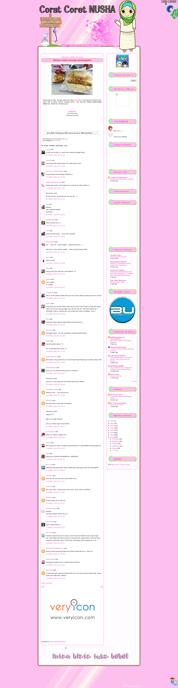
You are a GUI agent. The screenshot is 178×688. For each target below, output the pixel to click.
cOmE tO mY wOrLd (117, 270)
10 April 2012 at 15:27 (55, 287)
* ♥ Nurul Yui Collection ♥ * (119, 177)
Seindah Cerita (115, 255)
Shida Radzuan (51, 367)
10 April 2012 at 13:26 (55, 166)
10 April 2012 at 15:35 (55, 298)
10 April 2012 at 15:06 (55, 263)
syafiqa (48, 279)
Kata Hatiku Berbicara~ (118, 280)
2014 (112, 432)
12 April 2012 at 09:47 (55, 527)
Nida (47, 453)
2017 (112, 425)
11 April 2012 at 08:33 (55, 470)
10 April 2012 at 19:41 (55, 373)
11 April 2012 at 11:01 (55, 481)
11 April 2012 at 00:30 (55, 437)
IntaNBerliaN (50, 220)
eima (47, 230)
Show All (134, 381)
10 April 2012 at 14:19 (55, 225)
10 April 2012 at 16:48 (55, 336)
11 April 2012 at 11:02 (55, 492)
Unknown (49, 330)
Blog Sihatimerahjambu (118, 262)
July (113, 450)
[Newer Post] (42, 588)
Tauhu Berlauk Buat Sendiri (118, 257)
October (115, 443)
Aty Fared (49, 532)
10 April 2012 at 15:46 (55, 314)
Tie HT (48, 303)
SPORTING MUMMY (117, 366)
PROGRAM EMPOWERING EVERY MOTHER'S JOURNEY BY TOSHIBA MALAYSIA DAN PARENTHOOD (121, 273)
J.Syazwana (50, 292)
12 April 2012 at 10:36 (55, 554)
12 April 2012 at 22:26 (55, 578)
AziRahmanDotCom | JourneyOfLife (117, 338)
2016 (112, 428)
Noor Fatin (49, 570)
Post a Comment (46, 583)
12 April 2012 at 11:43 (55, 565)
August (114, 448)
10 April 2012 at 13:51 (55, 199)
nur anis (48, 160)
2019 (112, 421)
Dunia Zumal (114, 374)
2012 (112, 437)
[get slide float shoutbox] (166, 4)
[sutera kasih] (50, 559)
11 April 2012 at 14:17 (55, 503)
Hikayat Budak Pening (118, 347)
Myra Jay (49, 464)
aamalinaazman (51, 508)
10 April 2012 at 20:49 (55, 384)
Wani (47, 268)
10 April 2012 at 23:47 (55, 426)
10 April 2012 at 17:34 (55, 351)
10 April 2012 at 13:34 (55, 188)
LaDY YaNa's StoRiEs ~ (118, 356)
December (115, 439)
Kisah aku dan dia (115, 376)
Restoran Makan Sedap (117, 282)
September (116, 446)
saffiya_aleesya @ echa (53, 182)
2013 (112, 435)
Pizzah (48, 442)
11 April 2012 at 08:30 (55, 459)
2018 (112, 423)
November (115, 441)
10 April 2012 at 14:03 (55, 214)
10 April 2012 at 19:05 (55, 362)
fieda (47, 319)
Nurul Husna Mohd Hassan (55, 171)
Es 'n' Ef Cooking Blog (118, 403)
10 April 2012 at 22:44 (55, 406)
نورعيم (48, 149)
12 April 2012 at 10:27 (55, 543)
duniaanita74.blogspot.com (55, 548)
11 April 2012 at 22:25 (55, 516)
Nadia (48, 341)
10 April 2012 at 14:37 (55, 252)
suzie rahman (50, 431)
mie (47, 204)
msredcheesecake (52, 389)
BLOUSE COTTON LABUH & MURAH (121, 179)
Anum (48, 257)
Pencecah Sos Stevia (116, 405)
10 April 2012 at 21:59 (55, 395)
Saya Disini (49, 521)
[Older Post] (101, 588)
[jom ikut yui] (164, 2)
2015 (112, 430)
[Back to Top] (174, 681)
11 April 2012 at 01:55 (55, 448)
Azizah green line (51, 356)
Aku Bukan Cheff (116, 394)
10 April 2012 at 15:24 (55, 274)
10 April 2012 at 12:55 (55, 155)
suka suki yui (56, 140)
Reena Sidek (50, 242)
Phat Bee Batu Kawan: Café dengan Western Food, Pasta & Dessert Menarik (121, 359)
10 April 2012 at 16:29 (55, 325)
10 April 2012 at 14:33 (55, 236)
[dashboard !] (172, 2)
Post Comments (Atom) (58, 641)
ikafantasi (49, 497)
